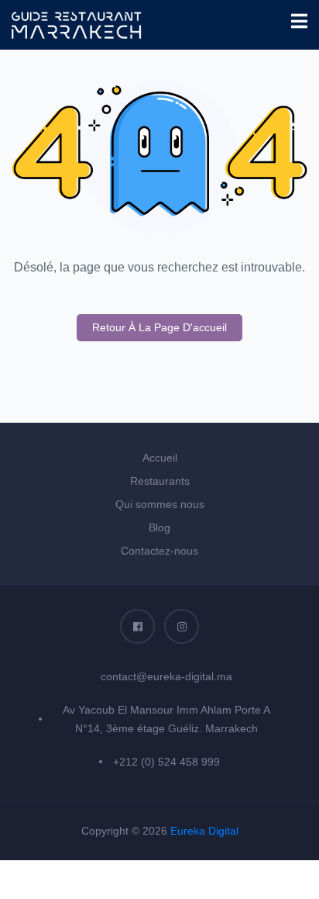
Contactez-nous (159, 551)
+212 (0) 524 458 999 (166, 762)
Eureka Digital (204, 831)
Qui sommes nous (159, 504)
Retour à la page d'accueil (159, 327)
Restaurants (160, 481)
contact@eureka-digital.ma (166, 676)
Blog (159, 527)
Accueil (159, 457)
